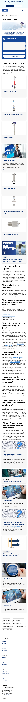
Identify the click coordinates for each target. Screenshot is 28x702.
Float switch (20, 626)
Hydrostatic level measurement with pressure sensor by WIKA (13, 260)
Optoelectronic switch (8, 626)
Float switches (6, 314)
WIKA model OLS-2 (15, 361)
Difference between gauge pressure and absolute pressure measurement (13, 555)
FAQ (4, 451)
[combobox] (14, 44)
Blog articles (6, 551)
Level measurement (17, 617)
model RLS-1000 (9, 345)
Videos (5, 257)
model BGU (10, 395)
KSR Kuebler (6, 617)
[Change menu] (25, 10)
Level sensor (6, 623)
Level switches (16, 623)
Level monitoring (7, 629)
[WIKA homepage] (5, 10)
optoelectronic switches (17, 357)
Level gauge (16, 620)
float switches (20, 343)
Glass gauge (6, 620)
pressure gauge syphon (15, 526)
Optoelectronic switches (8, 316)
